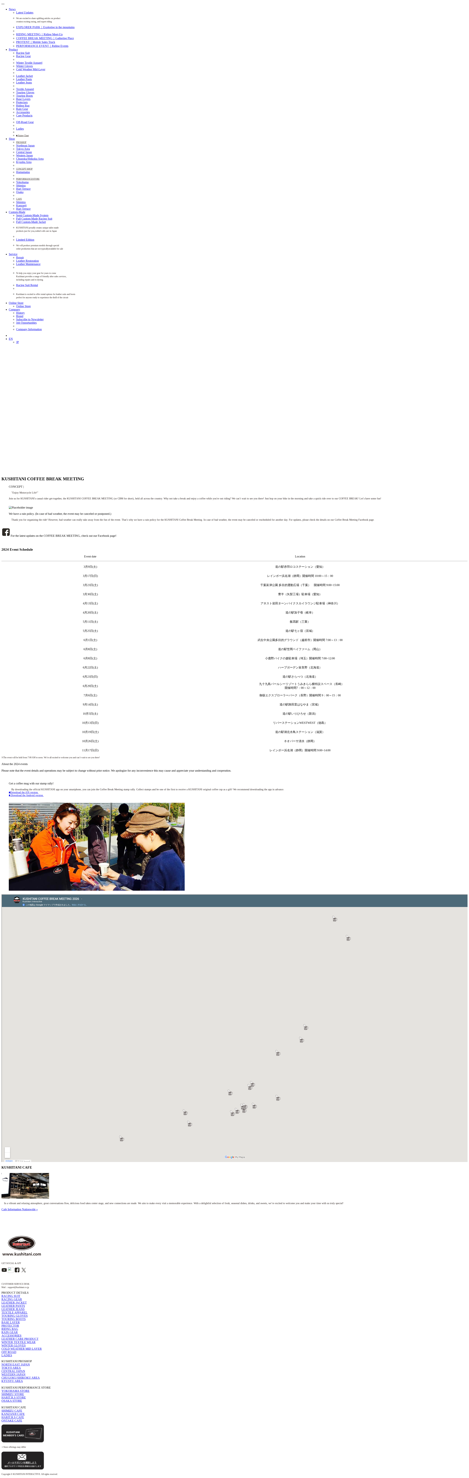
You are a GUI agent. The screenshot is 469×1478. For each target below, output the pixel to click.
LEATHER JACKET (14, 1302)
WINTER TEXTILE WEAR (18, 1342)
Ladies (20, 128)
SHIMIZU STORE (12, 1394)
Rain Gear (22, 108)
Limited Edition (25, 239)
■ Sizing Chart (22, 135)
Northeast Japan (25, 145)
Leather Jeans (24, 82)
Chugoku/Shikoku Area (30, 158)
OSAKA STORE (11, 1400)
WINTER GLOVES (13, 1345)
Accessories (23, 112)
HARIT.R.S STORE (13, 1397)
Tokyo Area (23, 148)
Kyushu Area (24, 162)
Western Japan (24, 155)
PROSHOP (21, 142)
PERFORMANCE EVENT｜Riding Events (42, 45)
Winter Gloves (24, 66)
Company (14, 309)
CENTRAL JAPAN (13, 1371)
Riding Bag (22, 105)
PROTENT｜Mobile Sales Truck (35, 42)
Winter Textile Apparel (29, 62)
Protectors (22, 102)
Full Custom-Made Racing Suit (34, 218)
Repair (20, 257)
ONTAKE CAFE (11, 1420)
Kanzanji (21, 205)
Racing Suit (23, 52)
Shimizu (21, 185)
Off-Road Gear (25, 122)
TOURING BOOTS (13, 1319)
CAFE (19, 199)
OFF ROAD (8, 1352)
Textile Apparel (25, 89)
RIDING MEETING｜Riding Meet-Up (39, 34)
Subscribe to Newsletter (30, 319)
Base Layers (23, 99)
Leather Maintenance (28, 264)
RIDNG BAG (9, 1329)
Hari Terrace (23, 188)
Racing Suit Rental (27, 285)
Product (13, 49)
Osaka (19, 192)
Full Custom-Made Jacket (31, 221)
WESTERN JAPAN (13, 1374)
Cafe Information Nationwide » (19, 1209)
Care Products (24, 115)
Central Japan (24, 152)
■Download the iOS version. (23, 792)
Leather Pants (24, 79)
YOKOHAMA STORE (15, 1390)
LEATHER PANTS (13, 1305)
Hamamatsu (23, 172)
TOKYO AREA (11, 1367)
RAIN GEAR (9, 1332)
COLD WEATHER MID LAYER (21, 1348)
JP (17, 342)
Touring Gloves (25, 92)
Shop (12, 138)
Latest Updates (24, 12)
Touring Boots (24, 95)
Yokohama (22, 182)
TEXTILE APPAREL (14, 1312)
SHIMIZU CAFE (11, 1410)
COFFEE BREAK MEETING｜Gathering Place (45, 38)
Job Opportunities (26, 322)
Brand (19, 316)
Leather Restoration (27, 260)
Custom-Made (17, 212)
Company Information (29, 329)
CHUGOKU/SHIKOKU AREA (20, 1377)
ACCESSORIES (11, 1335)
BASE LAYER (10, 1322)
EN (11, 338)
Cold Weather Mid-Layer (30, 69)
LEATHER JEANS (13, 1309)
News (12, 9)
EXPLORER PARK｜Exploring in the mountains (45, 27)
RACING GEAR (11, 1299)
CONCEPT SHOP (24, 169)
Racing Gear (23, 56)
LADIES (6, 1355)
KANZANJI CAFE (13, 1414)
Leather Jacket (24, 75)
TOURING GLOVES (14, 1315)
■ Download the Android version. (26, 795)
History (20, 312)
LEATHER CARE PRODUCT (19, 1338)
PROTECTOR (10, 1325)
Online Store (16, 302)
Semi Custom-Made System (32, 215)
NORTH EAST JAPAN (15, 1364)
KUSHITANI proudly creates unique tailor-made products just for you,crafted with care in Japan (39, 229)
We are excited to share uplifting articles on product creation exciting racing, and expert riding (38, 20)
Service (13, 254)
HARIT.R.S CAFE (12, 1417)
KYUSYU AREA (12, 1381)
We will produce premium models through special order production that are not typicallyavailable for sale (43, 247)
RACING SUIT (10, 1296)
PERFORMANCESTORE (28, 179)
